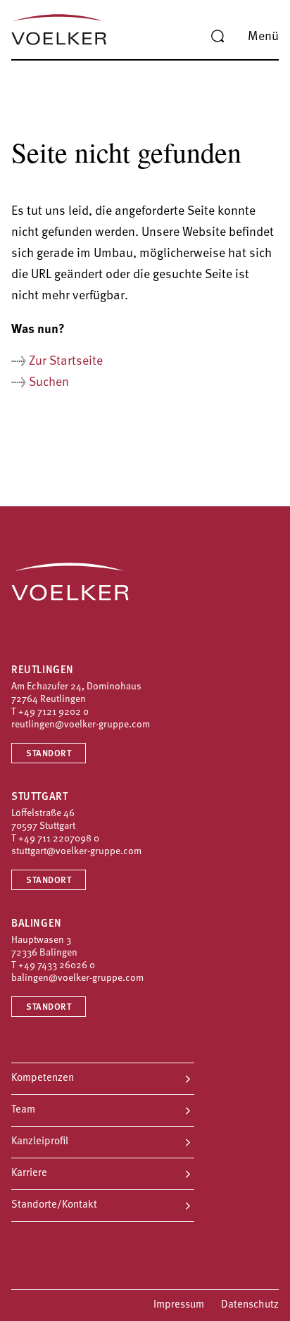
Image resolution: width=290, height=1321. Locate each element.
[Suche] (217, 36)
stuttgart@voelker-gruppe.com (76, 851)
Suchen (49, 383)
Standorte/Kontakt (54, 1205)
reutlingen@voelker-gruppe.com (80, 725)
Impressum (178, 1305)
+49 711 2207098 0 (58, 839)
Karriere (29, 1173)
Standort (48, 753)
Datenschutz (250, 1305)
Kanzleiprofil (39, 1142)
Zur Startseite (66, 362)
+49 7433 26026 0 (56, 965)
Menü (263, 37)
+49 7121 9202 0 (53, 712)
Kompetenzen (42, 1078)
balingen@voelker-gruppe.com (77, 978)
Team (23, 1110)
